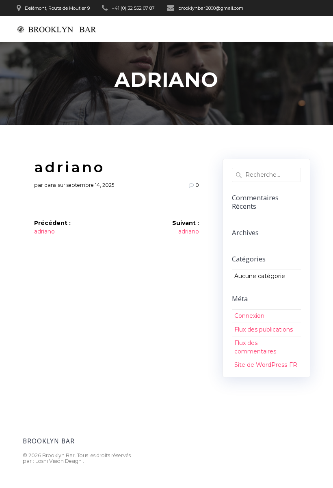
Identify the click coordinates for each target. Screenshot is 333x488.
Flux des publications (263, 329)
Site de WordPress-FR (265, 364)
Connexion (249, 315)
